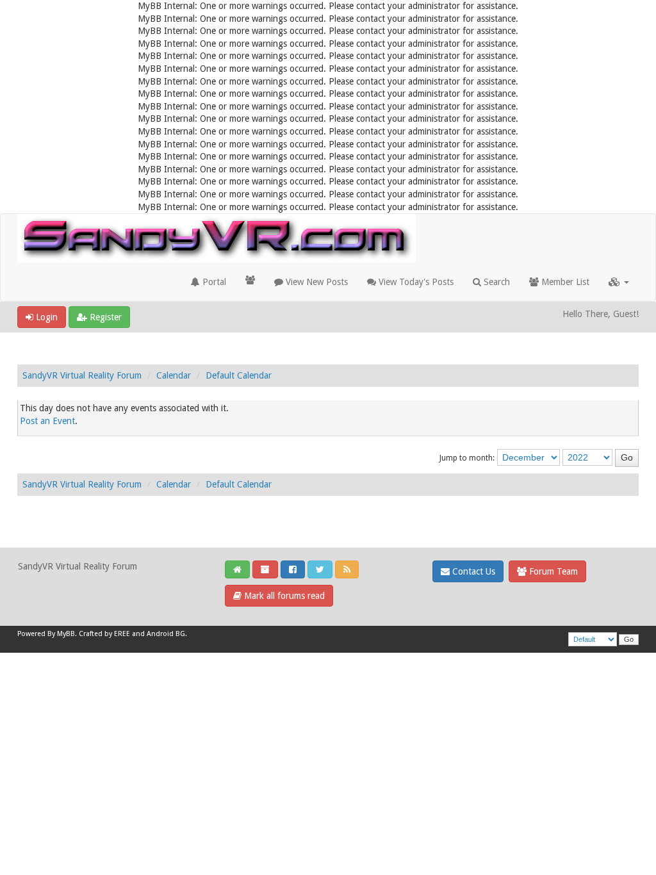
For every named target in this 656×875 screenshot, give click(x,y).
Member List (564, 282)
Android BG (166, 634)
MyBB (66, 634)
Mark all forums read (283, 596)
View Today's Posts (415, 282)
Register (104, 317)
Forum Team (552, 571)
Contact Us (472, 571)
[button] (619, 282)
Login (45, 317)
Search (495, 282)
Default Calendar (239, 375)
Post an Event (47, 421)
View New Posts (315, 282)
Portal (213, 282)
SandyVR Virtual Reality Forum (82, 375)
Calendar (173, 375)
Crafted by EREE (104, 634)
